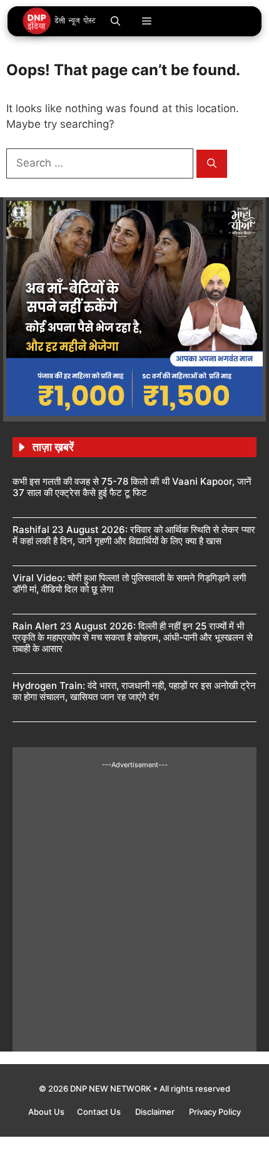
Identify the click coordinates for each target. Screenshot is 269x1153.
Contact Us (100, 1112)
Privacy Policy (215, 1112)
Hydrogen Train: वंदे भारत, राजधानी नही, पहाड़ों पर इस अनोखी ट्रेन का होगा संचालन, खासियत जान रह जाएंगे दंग (134, 691)
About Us (46, 1112)
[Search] (211, 164)
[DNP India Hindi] (59, 21)
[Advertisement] (134, 904)
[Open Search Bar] (115, 21)
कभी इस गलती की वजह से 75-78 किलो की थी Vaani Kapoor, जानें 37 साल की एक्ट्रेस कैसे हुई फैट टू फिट (132, 487)
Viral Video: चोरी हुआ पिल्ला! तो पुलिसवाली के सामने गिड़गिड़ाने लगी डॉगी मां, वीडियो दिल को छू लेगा (129, 583)
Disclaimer (155, 1112)
